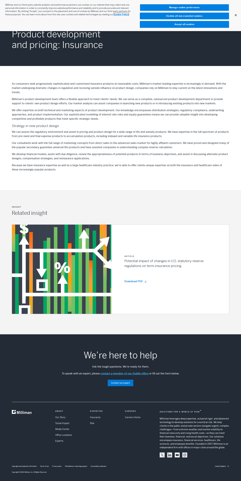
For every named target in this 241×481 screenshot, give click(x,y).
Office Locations (63, 435)
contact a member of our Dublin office (124, 373)
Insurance (95, 417)
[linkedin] (169, 455)
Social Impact (62, 423)
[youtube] (177, 455)
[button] (120, 269)
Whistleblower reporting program (76, 466)
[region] (120, 15)
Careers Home (133, 417)
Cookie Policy (121, 14)
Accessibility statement (98, 466)
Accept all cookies (184, 24)
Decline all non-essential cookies (184, 16)
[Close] (235, 15)
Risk (92, 423)
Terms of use (44, 466)
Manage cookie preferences (184, 7)
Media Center (62, 429)
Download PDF (133, 281)
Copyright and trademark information (24, 466)
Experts (59, 440)
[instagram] (184, 455)
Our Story (60, 417)
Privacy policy (57, 466)
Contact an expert (120, 382)
